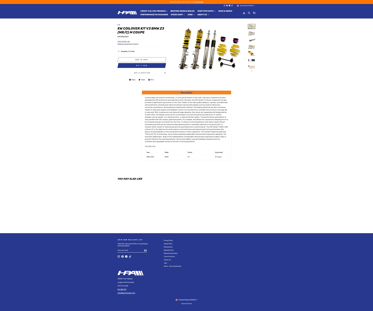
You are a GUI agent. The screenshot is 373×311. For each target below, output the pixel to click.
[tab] (186, 92)
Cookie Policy (168, 244)
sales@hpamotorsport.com (126, 293)
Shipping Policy (169, 250)
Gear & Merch (225, 11)
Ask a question (142, 73)
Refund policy (168, 247)
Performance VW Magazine (154, 14)
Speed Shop (177, 14)
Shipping (120, 44)
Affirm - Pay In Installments (172, 266)
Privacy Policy (168, 240)
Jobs (190, 14)
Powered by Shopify (186, 303)
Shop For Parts (205, 11)
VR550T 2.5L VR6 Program (153, 11)
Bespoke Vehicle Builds (182, 11)
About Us (202, 14)
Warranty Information (171, 253)
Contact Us (167, 260)
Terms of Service (169, 256)
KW (119, 25)
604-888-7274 (122, 289)
